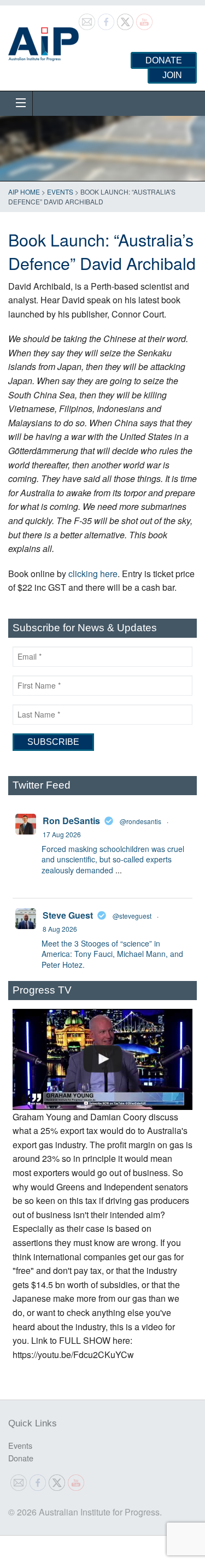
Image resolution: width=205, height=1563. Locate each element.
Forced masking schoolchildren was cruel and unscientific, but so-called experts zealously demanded (113, 859)
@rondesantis (140, 821)
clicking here (93, 573)
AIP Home (24, 191)
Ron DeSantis (71, 820)
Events (60, 191)
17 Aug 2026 (62, 834)
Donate (163, 60)
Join (172, 75)
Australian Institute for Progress (43, 40)
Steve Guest (68, 915)
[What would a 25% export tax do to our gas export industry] (102, 1059)
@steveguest (132, 915)
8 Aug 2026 (60, 928)
